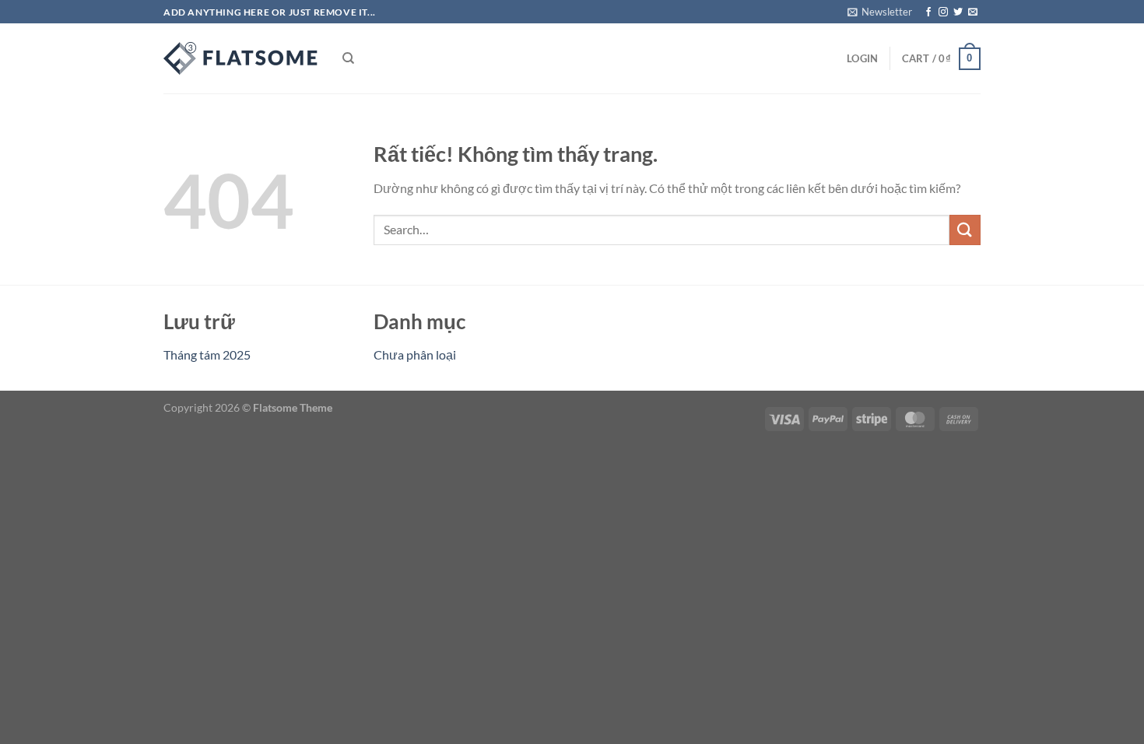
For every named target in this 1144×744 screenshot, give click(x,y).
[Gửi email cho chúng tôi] (972, 12)
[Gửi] (965, 230)
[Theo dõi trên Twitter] (958, 12)
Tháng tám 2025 (207, 354)
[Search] (348, 58)
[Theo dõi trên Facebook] (928, 12)
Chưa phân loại (415, 354)
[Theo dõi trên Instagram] (943, 12)
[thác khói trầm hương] (241, 58)
